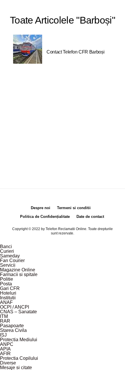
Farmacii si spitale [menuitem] (19, 274)
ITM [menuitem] (4, 316)
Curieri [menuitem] (7, 251)
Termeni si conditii (74, 208)
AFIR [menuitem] (5, 353)
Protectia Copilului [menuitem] (19, 358)
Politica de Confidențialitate (45, 216)
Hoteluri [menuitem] (8, 293)
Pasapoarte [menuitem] (12, 325)
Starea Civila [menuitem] (13, 330)
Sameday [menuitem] (10, 255)
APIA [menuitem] (5, 348)
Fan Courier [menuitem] (12, 260)
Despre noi (40, 208)
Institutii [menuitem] (8, 297)
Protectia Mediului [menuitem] (18, 339)
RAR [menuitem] (5, 321)
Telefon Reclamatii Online (66, 229)
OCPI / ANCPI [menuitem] (14, 307)
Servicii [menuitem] (7, 265)
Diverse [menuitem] (8, 362)
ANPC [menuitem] (6, 344)
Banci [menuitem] (6, 246)
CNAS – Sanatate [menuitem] (18, 311)
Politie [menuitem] (6, 279)
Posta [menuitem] (6, 283)
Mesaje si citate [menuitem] (16, 367)
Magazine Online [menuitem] (17, 269)
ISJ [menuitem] (3, 334)
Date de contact (90, 216)
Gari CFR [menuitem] (10, 288)
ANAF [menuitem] (6, 302)
